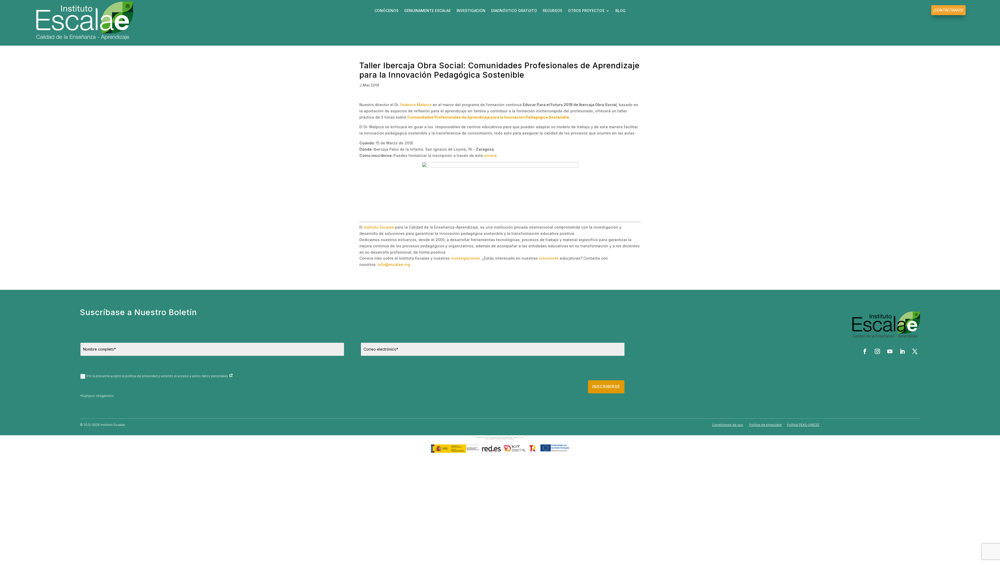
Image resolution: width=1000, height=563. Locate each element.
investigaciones (465, 258)
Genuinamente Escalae (427, 11)
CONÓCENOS (386, 11)
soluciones (549, 258)
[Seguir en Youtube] (890, 351)
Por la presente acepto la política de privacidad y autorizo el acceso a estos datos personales (158, 376)
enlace (490, 155)
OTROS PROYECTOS (586, 11)
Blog (620, 11)
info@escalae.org (394, 264)
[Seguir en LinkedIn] (902, 351)
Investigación (471, 11)
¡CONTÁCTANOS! (948, 10)
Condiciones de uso (727, 425)
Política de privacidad (765, 425)
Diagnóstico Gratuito (514, 11)
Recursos (552, 11)
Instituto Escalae (379, 227)
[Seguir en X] (915, 351)
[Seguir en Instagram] (877, 351)
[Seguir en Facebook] (865, 351)
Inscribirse (606, 386)
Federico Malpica (416, 104)
